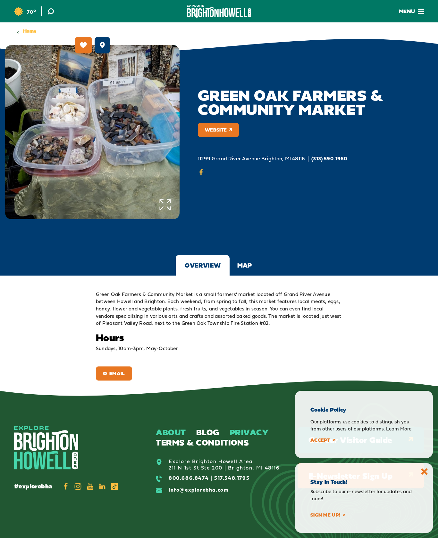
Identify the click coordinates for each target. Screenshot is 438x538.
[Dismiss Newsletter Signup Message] (424, 471)
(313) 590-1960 (329, 158)
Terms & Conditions (202, 442)
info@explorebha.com (199, 490)
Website (216, 129)
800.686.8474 (189, 478)
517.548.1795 (231, 478)
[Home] (219, 11)
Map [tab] (244, 265)
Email (117, 373)
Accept (320, 440)
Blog (207, 432)
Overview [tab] (203, 265)
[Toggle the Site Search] (50, 11)
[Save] (83, 45)
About (171, 432)
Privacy (249, 432)
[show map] (102, 45)
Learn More (398, 428)
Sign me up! (325, 515)
